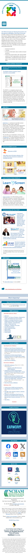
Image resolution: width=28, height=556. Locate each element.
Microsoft (8, 514)
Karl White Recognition (9, 326)
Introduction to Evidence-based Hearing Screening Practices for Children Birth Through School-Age (14, 356)
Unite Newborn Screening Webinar (11, 388)
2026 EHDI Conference (9, 365)
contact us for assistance (11, 516)
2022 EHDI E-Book (9, 281)
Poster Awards (7, 332)
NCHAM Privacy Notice (14, 520)
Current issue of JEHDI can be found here (13, 387)
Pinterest (14, 449)
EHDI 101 (6, 315)
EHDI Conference (14, 310)
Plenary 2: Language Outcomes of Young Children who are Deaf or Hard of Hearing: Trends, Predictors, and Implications (13, 321)
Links (9, 482)
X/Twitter (21, 449)
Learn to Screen (6, 196)
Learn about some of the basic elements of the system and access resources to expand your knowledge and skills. (13, 157)
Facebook (7, 449)
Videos (9, 473)
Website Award (7, 330)
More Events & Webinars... (10, 360)
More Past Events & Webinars (11, 382)
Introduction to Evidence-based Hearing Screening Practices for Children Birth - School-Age (14, 372)
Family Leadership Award (9, 328)
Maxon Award (7, 329)
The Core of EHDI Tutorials (10, 146)
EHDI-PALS (5, 107)
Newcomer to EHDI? (12, 151)
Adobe (19, 512)
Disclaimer (14, 401)
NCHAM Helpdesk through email (18, 304)
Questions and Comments (18, 503)
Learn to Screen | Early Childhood (11, 178)
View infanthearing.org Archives (13, 289)
